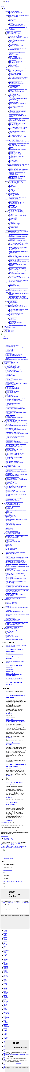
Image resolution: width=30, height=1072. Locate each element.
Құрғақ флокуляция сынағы (16, 96)
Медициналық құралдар (12, 193)
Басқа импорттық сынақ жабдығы (17, 325)
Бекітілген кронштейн (14, 286)
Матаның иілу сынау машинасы (17, 120)
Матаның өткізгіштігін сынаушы (17, 103)
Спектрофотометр (13, 227)
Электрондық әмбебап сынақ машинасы (19, 141)
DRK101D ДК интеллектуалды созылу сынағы (16, 696)
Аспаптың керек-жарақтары (16, 210)
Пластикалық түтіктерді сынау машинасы (16, 479)
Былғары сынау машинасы (16, 303)
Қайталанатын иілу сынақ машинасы (18, 231)
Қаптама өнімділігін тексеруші (17, 165)
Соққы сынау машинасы (15, 152)
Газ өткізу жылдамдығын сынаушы (18, 89)
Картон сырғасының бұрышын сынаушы (16, 383)
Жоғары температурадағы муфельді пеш (19, 143)
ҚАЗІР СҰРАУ (4, 836)
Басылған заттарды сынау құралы (14, 211)
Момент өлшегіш (13, 90)
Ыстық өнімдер (10, 843)
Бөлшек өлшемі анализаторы (16, 202)
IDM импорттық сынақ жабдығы (14, 305)
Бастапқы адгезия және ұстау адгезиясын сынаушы (16, 84)
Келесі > (6, 822)
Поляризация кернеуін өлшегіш (17, 170)
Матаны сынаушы (13, 107)
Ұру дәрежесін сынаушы (15, 58)
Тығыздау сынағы (13, 86)
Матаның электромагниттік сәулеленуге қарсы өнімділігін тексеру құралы (19, 109)
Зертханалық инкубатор (16, 847)
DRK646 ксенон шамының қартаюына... (14, 650)
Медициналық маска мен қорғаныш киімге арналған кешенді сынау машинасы (18, 238)
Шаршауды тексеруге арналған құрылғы (19, 77)
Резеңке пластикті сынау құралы (14, 140)
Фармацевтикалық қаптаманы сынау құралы (17, 164)
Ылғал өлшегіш (13, 65)
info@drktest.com (7, 838)
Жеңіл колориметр (13, 201)
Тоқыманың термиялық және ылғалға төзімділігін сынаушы (18, 112)
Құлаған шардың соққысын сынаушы (18, 169)
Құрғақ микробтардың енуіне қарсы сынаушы (17, 583)
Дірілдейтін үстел (13, 302)
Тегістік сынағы (13, 42)
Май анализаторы (13, 13)
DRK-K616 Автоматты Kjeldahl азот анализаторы (16, 765)
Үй (4, 8)
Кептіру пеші (12, 19)
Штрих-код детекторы (14, 228)
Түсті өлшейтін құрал (14, 137)
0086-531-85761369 (8, 839)
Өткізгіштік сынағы (14, 194)
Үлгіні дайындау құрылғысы (13, 31)
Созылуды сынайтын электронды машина (16, 471)
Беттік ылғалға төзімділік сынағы (17, 128)
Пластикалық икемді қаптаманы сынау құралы (15, 397)
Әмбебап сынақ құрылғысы (16, 182)
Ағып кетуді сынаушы (14, 276)
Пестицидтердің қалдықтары (13, 33)
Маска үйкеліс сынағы (15, 260)
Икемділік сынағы (13, 160)
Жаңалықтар (6, 326)
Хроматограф (12, 17)
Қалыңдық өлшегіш (14, 62)
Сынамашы (12, 284)
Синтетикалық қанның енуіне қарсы (18, 243)
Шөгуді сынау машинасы (15, 135)
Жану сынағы (12, 144)
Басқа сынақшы (13, 162)
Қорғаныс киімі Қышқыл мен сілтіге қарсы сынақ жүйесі (18, 269)
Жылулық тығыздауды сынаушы (17, 176)
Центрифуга (12, 195)
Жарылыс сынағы (13, 174)
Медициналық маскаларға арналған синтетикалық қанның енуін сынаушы (18, 241)
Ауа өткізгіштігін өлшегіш (15, 57)
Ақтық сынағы (13, 56)
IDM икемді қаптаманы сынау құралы (18, 309)
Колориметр (12, 220)
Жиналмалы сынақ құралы (16, 45)
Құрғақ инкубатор (5, 847)
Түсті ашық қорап (13, 64)
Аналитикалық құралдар (12, 11)
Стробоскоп (12, 190)
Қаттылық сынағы (13, 54)
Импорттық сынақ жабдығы (13, 314)
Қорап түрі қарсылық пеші (16, 24)
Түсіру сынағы (13, 50)
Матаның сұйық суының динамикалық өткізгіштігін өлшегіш (19, 118)
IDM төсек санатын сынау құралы (17, 311)
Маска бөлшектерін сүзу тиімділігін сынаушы (17, 589)
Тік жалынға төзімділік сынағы (17, 131)
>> (8, 822)
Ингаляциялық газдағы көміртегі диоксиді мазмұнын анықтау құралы (18, 274)
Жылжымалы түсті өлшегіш (16, 224)
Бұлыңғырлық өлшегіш (15, 209)
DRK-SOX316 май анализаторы (12, 803)
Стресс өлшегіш (13, 206)
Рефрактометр (12, 207)
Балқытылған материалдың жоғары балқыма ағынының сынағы (18, 248)
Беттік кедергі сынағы (14, 161)
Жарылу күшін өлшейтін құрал (17, 40)
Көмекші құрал (10, 282)
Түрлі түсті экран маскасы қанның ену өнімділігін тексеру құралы (19, 281)
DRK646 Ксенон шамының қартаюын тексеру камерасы (15, 720)
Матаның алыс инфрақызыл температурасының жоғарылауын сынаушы (17, 115)
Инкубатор (12, 20)
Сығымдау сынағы (14, 38)
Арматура (11, 289)
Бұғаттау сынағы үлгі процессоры (17, 267)
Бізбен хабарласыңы (8, 331)
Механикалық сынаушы (15, 95)
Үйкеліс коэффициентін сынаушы (17, 48)
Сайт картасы (18, 843)
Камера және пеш (10, 29)
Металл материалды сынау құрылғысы (16, 230)
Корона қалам (12, 319)
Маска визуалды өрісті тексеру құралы (19, 259)
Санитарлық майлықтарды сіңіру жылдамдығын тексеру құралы (17, 296)
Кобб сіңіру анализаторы (15, 61)
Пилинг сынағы (13, 46)
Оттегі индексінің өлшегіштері (17, 123)
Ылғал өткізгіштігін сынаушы (16, 126)
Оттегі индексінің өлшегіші (16, 184)
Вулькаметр (12, 148)
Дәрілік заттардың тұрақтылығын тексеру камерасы (17, 197)
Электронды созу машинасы (16, 36)
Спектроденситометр (14, 223)
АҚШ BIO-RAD (13, 317)
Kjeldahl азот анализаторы (15, 12)
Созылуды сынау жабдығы (16, 70)
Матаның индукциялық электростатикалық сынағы (16, 105)
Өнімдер (5, 9)
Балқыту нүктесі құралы (15, 203)
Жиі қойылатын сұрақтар (9, 327)
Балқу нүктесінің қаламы (15, 322)
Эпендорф (11, 318)
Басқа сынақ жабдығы (11, 301)
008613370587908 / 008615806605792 (12, 881)
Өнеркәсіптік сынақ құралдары (14, 181)
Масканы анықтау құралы (12, 232)
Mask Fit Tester (12, 249)
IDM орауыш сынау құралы (16, 313)
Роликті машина (13, 219)
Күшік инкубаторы (11, 846)
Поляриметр (12, 205)
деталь (10, 713)
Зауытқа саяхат (10, 330)
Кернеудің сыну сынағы (15, 191)
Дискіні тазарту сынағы (15, 73)
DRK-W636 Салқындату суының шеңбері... (14, 674)
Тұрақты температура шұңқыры (17, 25)
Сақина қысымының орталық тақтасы (18, 288)
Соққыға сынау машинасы (15, 74)
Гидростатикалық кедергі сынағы (17, 136)
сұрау (7, 713)
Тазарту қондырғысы (11, 32)
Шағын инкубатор (21, 846)
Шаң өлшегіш (12, 60)
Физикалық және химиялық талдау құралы (17, 359)
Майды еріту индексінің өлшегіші (17, 78)
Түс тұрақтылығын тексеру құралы (18, 127)
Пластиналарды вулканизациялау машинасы (17, 474)
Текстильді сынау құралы (12, 94)
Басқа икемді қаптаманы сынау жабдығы (16, 420)
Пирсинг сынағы (13, 44)
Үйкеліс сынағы (13, 132)
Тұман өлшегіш (13, 87)
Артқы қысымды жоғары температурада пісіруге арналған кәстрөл (19, 80)
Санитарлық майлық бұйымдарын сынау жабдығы (16, 607)
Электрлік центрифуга (15, 66)
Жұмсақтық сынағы (14, 49)
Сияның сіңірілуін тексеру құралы (17, 215)
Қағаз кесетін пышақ (14, 285)
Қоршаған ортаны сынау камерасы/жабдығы (17, 15)
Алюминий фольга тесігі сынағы (17, 180)
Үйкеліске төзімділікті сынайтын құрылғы (17, 535)
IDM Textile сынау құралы (15, 310)
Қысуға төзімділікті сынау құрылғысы (18, 37)
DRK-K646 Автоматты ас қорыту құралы (14, 783)
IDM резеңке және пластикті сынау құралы (17, 622)
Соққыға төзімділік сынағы (16, 178)
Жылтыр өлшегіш (13, 226)
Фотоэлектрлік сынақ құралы (13, 199)
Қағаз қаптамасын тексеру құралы (14, 35)
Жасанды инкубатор (6, 845)
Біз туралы (6, 329)
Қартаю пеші (12, 186)
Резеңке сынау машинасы (15, 153)
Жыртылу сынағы (13, 41)
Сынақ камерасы (13, 16)
